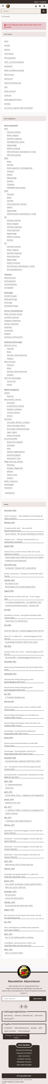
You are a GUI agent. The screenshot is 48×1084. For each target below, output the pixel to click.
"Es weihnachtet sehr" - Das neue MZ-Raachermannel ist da (18, 529)
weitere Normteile (13, 435)
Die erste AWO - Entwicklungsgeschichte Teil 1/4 (23, 657)
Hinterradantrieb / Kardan (17, 204)
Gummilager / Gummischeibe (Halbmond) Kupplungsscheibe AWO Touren (19, 732)
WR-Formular (9, 74)
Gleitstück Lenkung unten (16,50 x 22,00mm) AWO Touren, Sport (22, 708)
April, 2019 (8, 792)
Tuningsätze (8, 287)
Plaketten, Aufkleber (14, 409)
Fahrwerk (10, 171)
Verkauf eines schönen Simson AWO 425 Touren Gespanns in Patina (22, 553)
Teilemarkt (8, 488)
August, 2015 (9, 910)
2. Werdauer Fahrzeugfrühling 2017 (18, 821)
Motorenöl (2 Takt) (13, 458)
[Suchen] (44, 11)
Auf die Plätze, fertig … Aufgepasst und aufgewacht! (24, 795)
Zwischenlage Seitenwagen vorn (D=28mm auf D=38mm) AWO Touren (21, 716)
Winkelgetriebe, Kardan (15, 142)
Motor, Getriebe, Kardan (13, 314)
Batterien (10, 396)
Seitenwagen (9, 484)
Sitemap (7, 104)
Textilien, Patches (13, 412)
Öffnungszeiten (10, 58)
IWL (5, 217)
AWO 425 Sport (10, 362)
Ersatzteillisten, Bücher (15, 406)
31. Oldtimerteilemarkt (13, 784)
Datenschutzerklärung (12, 83)
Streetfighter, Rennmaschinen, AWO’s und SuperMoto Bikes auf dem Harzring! (19, 944)
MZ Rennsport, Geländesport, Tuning (20, 266)
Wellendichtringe (10, 299)
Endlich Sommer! (11, 813)
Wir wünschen (10, 895)
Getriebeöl (11, 445)
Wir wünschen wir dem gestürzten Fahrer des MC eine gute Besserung (22, 916)
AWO (6, 129)
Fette (9, 448)
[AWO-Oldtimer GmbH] (8, 6)
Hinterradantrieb (13, 230)
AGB (5, 87)
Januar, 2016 (9, 881)
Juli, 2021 (7, 694)
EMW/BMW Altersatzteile (16, 188)
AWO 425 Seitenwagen (12, 378)
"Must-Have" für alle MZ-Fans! (16, 621)
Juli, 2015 (7, 922)
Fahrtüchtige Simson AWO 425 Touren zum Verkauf (24, 557)
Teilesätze (10, 184)
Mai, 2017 (7, 817)
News (36, 2)
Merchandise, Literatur (12, 399)
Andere (9, 416)
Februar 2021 (9, 701)
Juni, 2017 (8, 807)
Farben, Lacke (12, 475)
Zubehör (10, 181)
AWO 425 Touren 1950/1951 (15, 887)
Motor (9, 161)
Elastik (9, 384)
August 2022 (9, 591)
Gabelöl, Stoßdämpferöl (16, 452)
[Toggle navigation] (3, 5)
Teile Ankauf (9, 54)
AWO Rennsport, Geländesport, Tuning (21, 152)
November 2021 (10, 662)
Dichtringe (8, 302)
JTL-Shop (7, 1083)
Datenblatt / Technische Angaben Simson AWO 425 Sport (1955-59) (23, 840)
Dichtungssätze (10, 281)
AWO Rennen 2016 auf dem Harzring (19, 864)
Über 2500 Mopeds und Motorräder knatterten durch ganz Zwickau (21, 928)
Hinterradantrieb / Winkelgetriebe (19, 168)
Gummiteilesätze (10, 284)
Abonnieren (37, 999)
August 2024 (9, 546)
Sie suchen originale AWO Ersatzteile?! (18, 108)
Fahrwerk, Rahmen (14, 132)
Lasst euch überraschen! (14, 898)
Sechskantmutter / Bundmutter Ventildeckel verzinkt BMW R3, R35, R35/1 (23, 776)
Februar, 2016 (9, 869)
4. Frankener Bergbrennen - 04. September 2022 (23, 602)
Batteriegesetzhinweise (13, 99)
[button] (36, 6)
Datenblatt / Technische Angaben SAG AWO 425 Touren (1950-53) (22, 856)
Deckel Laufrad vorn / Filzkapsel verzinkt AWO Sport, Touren (23, 575)
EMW (6, 191)
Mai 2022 (7, 646)
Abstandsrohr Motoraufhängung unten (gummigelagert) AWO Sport (18, 680)
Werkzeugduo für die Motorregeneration (20, 587)
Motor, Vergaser (13, 135)
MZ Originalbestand (14, 269)
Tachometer (8, 330)
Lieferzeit (7, 95)
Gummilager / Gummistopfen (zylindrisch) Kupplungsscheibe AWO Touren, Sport (20, 752)
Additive (10, 471)
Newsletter (8, 66)
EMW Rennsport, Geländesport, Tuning (21, 214)
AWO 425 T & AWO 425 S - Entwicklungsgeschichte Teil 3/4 (23, 637)
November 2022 (10, 565)
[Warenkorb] (44, 6)
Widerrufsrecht (10, 91)
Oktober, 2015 (9, 902)
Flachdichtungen (10, 296)
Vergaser (7, 334)
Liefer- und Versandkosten (14, 62)
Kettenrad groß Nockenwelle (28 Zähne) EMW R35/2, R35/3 (23, 668)
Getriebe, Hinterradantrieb (17, 355)
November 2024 (10, 510)
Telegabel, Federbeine (12, 320)
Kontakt (43, 2)
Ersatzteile (11, 403)
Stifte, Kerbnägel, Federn (16, 425)
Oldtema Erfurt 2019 (12, 803)
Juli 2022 (7, 610)
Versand (29, 1080)
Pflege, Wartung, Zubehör (13, 461)
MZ (5, 243)
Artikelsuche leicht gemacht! (15, 560)
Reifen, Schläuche (11, 481)
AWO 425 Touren (10, 345)
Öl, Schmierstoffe (10, 439)
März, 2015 (8, 949)
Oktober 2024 (9, 522)
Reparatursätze (10, 278)
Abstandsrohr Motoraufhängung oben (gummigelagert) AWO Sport (18, 688)
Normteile (8, 419)
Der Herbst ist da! (11, 583)
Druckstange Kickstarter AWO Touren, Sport (21, 642)
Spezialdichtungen (11, 306)
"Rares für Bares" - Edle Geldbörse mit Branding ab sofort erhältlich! (23, 517)
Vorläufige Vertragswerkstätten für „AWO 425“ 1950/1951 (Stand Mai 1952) (21, 875)
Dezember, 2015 (10, 891)
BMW (6, 158)
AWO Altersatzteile (14, 155)
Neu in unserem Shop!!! (14, 953)
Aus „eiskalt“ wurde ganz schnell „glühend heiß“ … (24, 884)
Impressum (8, 79)
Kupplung (8, 327)
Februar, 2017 (9, 825)
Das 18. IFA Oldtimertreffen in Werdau (19, 937)
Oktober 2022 (9, 580)
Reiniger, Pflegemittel (15, 468)
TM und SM (11, 381)
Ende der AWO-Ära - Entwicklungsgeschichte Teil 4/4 (24, 631)
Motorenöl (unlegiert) (15, 442)
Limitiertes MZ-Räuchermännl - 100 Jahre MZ (22, 605)
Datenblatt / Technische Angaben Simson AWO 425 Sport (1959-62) (23, 832)
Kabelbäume (10, 493)
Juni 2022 (7, 625)
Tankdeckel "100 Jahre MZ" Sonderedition (20, 568)
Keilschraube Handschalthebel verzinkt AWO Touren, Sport (21, 744)
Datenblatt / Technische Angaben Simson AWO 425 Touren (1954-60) (23, 848)
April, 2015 (8, 934)
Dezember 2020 (10, 758)
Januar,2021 (8, 738)
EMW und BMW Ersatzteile (14, 70)
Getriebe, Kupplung (14, 138)
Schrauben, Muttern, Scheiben (18, 422)
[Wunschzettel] (40, 6)
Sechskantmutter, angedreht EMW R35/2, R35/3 (22, 761)
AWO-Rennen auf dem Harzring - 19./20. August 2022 (22, 597)
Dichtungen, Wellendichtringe (18, 429)
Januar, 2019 (9, 799)
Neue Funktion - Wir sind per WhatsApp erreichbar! (24, 534)
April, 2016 (8, 861)
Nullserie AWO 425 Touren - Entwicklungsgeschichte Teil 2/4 (23, 653)
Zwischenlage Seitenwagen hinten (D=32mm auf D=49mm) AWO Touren (22, 724)
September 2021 (10, 674)
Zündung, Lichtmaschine (13, 337)
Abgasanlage (12, 145)
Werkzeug (10, 465)
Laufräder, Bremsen (11, 317)
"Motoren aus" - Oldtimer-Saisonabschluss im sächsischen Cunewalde (21, 540)
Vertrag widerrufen (24, 1076)
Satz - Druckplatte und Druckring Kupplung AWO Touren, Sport (22, 768)
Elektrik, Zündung (13, 148)
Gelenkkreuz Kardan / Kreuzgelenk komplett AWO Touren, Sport (22, 616)
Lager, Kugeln (12, 432)
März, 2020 (8, 781)
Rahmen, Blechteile (11, 324)
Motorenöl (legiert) (14, 455)
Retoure (7, 49)
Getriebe (10, 165)
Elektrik (9, 174)
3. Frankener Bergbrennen (15, 697)
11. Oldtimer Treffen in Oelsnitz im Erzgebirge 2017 (24, 810)
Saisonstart (9, 788)
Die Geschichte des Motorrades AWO (19, 905)
